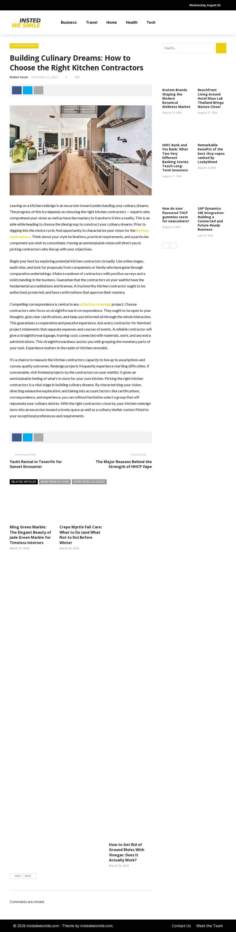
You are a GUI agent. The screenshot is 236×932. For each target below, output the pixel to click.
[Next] (173, 245)
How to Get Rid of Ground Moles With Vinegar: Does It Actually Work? (126, 852)
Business (69, 22)
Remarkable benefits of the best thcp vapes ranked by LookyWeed (211, 153)
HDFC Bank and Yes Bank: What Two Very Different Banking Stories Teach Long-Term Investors (175, 157)
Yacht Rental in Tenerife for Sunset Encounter (36, 464)
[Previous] (165, 245)
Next (28, 876)
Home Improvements (24, 45)
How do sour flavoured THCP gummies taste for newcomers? (175, 214)
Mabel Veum (19, 77)
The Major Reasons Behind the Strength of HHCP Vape (124, 464)
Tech (151, 22)
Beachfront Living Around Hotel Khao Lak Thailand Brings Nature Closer (211, 98)
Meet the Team (209, 925)
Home (111, 22)
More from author (55, 482)
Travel (91, 22)
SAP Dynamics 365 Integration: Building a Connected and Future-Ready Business (211, 219)
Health (131, 22)
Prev (18, 876)
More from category (89, 482)
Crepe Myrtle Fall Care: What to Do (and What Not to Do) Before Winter (80, 534)
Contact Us (181, 925)
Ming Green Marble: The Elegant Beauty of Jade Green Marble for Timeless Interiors (30, 534)
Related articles (24, 482)
